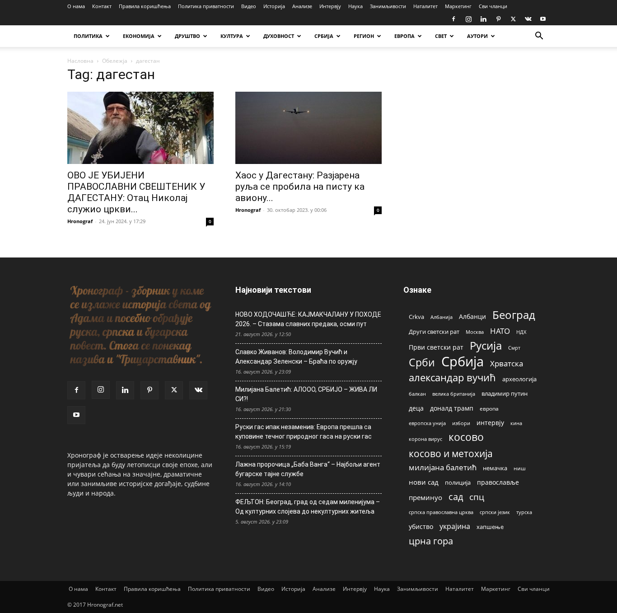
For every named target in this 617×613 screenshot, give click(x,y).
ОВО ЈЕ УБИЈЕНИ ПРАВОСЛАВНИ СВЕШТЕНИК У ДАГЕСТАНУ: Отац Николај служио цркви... (136, 192)
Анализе (302, 6)
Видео (248, 6)
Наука (355, 6)
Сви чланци (493, 6)
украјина (454, 526)
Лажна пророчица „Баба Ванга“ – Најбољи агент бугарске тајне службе (307, 469)
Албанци (472, 316)
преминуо (425, 497)
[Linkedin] (483, 19)
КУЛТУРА (231, 36)
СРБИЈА (323, 36)
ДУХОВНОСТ (278, 36)
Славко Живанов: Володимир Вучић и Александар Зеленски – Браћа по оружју (296, 356)
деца (416, 408)
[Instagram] (468, 19)
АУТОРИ (477, 36)
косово (466, 437)
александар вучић (452, 377)
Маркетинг (458, 6)
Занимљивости (388, 6)
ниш (520, 468)
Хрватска (506, 363)
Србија (462, 361)
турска (524, 512)
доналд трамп (451, 408)
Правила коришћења (145, 6)
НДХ (521, 331)
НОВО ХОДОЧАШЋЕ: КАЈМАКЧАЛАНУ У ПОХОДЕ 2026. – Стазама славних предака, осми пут (308, 319)
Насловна (80, 61)
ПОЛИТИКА (88, 36)
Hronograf (80, 221)
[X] (513, 19)
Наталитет (425, 6)
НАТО (500, 331)
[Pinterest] (498, 19)
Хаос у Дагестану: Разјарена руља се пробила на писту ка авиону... (300, 186)
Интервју (330, 6)
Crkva (416, 317)
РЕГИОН (364, 36)
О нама (76, 6)
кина (516, 423)
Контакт (102, 6)
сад (456, 496)
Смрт (514, 347)
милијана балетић (443, 467)
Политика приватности (206, 6)
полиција (458, 482)
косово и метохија (451, 453)
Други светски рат (434, 332)
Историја (274, 6)
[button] (539, 37)
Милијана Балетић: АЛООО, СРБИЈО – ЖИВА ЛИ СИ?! (306, 394)
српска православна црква (441, 512)
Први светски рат (436, 347)
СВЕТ (441, 36)
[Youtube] (543, 19)
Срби (422, 362)
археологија (519, 379)
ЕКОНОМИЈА (138, 36)
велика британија (453, 393)
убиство (421, 526)
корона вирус (425, 439)
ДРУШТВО (187, 36)
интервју (490, 422)
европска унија (427, 423)
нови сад (424, 482)
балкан (417, 394)
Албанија (441, 317)
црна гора (431, 541)
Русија (486, 346)
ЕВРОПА (404, 36)
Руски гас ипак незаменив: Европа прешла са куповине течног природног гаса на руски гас (303, 431)
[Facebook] (453, 19)
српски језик (495, 512)
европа (489, 408)
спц (476, 496)
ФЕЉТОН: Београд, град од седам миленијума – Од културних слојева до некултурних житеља (307, 506)
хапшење (490, 527)
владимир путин (504, 393)
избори (461, 423)
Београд (513, 314)
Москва (475, 331)
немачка (495, 468)
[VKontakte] (528, 19)
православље (498, 482)
